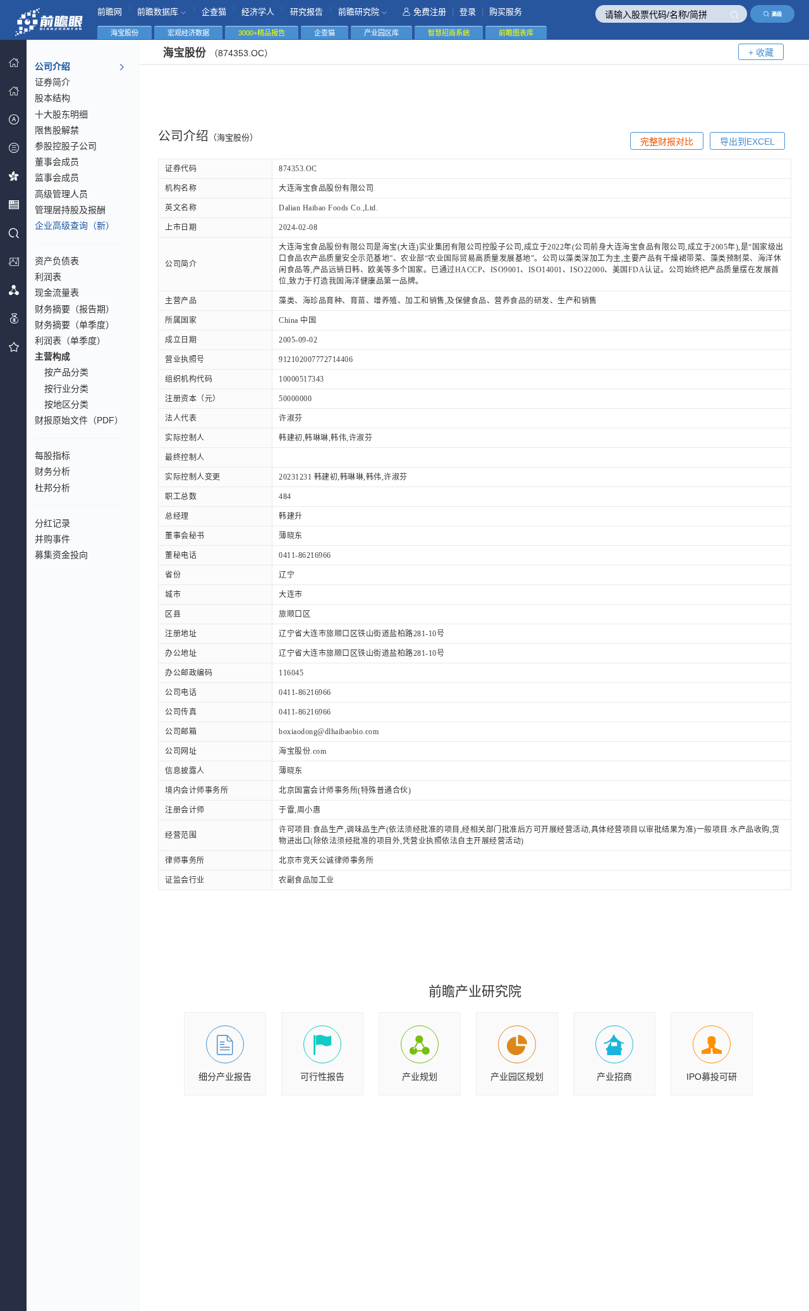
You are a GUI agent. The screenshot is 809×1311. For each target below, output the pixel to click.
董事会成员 (57, 162)
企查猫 (214, 11)
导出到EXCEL (747, 141)
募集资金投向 (61, 555)
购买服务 (505, 11)
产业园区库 (381, 33)
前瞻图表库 (516, 33)
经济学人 (257, 11)
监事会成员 (57, 177)
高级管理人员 (61, 194)
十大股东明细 (61, 114)
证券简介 (52, 82)
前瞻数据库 (159, 11)
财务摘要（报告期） (74, 309)
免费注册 (429, 11)
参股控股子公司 (66, 146)
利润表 (48, 277)
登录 (467, 11)
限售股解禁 (57, 130)
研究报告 (306, 11)
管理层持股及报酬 (70, 210)
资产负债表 (57, 261)
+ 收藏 (761, 52)
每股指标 (52, 455)
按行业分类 (66, 389)
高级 (777, 14)
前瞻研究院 (360, 11)
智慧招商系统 (449, 33)
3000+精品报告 (261, 33)
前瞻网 (109, 11)
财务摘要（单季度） (74, 325)
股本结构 (52, 98)
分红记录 (52, 523)
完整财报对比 (666, 141)
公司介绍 (52, 66)
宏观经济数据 (188, 33)
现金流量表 (57, 292)
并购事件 (52, 539)
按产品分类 (66, 372)
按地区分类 (66, 404)
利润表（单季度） (70, 340)
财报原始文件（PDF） (79, 420)
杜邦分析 (52, 488)
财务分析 (52, 471)
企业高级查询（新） (74, 226)
